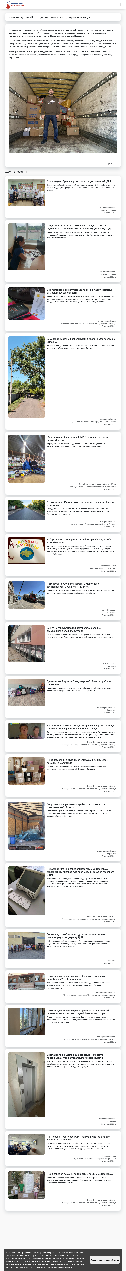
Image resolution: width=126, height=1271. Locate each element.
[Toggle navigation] (117, 4)
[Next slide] (109, 112)
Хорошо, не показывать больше (105, 1260)
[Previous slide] (17, 112)
